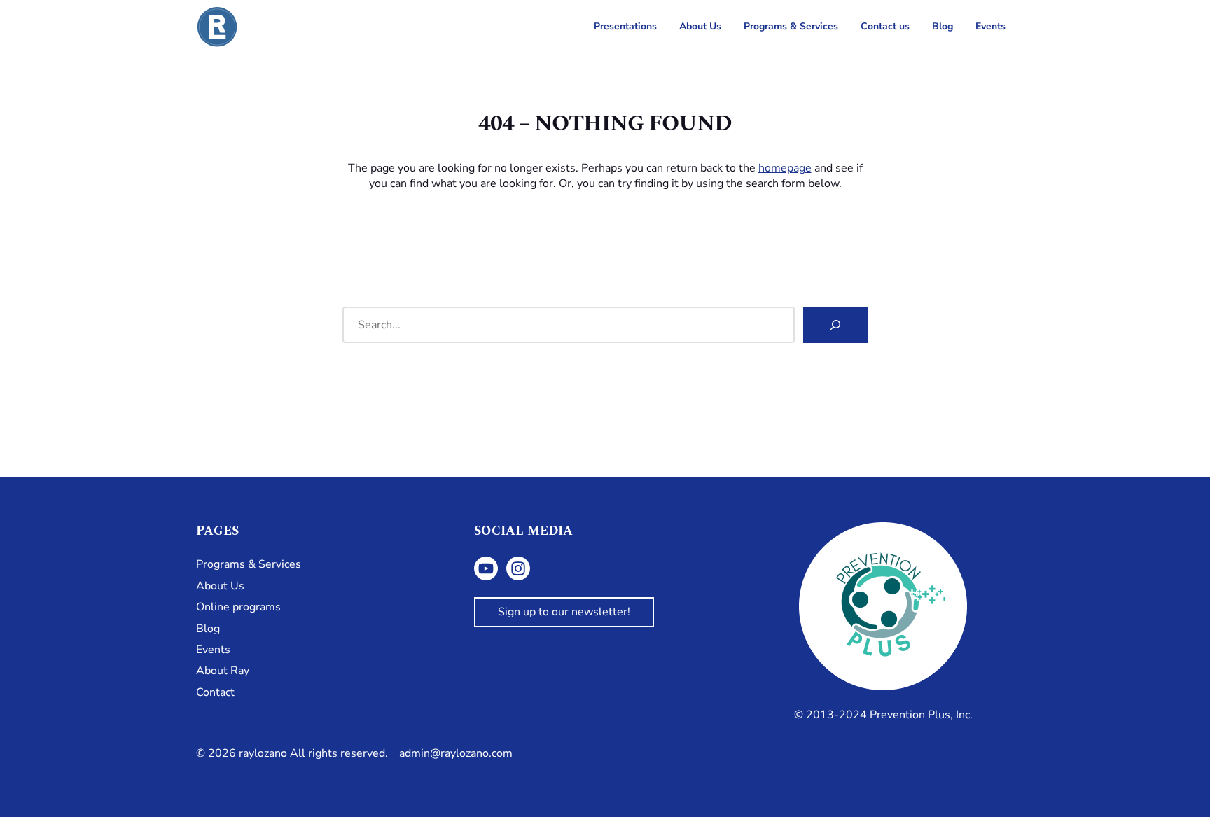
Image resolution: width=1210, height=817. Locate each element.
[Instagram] (518, 568)
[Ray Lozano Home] (217, 27)
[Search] (835, 325)
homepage (785, 168)
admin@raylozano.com (456, 753)
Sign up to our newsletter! (564, 612)
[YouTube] (486, 568)
